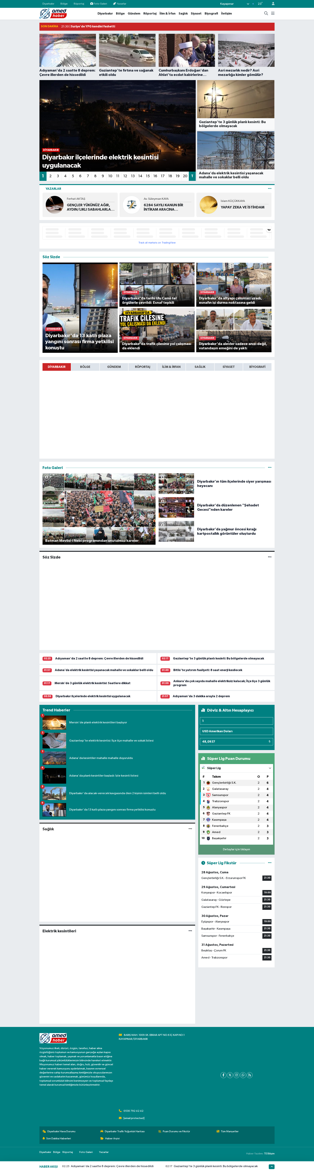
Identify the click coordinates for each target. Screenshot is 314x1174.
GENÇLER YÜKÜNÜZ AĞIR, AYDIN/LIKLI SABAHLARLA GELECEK (89, 207)
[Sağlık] (190, 828)
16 (155, 176)
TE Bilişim (269, 1153)
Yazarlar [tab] (53, 188)
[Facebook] (223, 1075)
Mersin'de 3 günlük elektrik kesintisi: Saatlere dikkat (92, 683)
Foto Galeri (100, 3)
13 (133, 176)
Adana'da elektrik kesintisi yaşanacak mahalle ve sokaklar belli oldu (104, 670)
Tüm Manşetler (230, 1131)
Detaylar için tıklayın (236, 849)
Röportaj (79, 3)
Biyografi (211, 13)
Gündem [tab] (114, 366)
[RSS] (250, 1075)
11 (117, 176)
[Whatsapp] (243, 1075)
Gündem (134, 13)
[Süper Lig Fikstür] (269, 863)
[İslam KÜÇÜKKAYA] (209, 204)
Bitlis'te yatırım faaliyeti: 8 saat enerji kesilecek (207, 670)
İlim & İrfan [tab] (171, 366)
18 (170, 176)
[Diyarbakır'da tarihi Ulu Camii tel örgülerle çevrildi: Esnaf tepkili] (157, 284)
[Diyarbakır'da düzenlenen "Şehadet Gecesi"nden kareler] (176, 507)
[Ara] (266, 13)
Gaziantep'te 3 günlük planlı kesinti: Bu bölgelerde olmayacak (218, 658)
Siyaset (196, 13)
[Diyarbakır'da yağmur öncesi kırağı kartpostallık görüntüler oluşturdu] (176, 531)
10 (110, 176)
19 (178, 176)
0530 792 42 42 (133, 1111)
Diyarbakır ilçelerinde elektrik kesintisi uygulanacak (93, 696)
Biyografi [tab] (257, 366)
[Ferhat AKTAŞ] (55, 204)
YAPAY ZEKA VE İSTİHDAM (242, 207)
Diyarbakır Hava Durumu (61, 1131)
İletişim (226, 13)
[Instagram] (236, 1075)
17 (163, 176)
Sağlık (183, 13)
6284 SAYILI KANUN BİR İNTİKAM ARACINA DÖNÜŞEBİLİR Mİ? (163, 207)
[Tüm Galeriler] (269, 467)
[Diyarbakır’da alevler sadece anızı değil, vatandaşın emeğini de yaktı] (234, 330)
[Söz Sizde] (269, 557)
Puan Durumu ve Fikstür (176, 1131)
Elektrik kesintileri (59, 931)
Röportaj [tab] (142, 366)
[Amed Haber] (53, 14)
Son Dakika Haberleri (58, 1138)
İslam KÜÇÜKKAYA (233, 201)
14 (140, 176)
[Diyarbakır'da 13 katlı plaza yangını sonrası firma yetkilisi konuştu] (80, 307)
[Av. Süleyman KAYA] (131, 204)
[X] (230, 1075)
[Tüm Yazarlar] (269, 188)
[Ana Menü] (273, 13)
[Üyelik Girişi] (272, 4)
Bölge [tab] (85, 366)
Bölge (64, 3)
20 (185, 176)
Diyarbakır (48, 3)
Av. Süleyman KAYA (156, 198)
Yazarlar (121, 3)
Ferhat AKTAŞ (76, 198)
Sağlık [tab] (200, 366)
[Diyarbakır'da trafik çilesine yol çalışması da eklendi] (157, 330)
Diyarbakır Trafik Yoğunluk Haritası (125, 1131)
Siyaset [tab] (229, 366)
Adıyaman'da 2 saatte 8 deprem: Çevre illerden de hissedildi (99, 658)
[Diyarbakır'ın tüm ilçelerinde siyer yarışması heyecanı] (176, 483)
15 (148, 176)
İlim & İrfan (168, 13)
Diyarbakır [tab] (56, 366)
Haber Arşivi (112, 1138)
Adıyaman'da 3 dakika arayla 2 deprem (201, 696)
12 (125, 176)
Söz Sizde (52, 557)
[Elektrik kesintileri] (190, 931)
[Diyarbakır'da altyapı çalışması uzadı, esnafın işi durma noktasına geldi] (234, 284)
